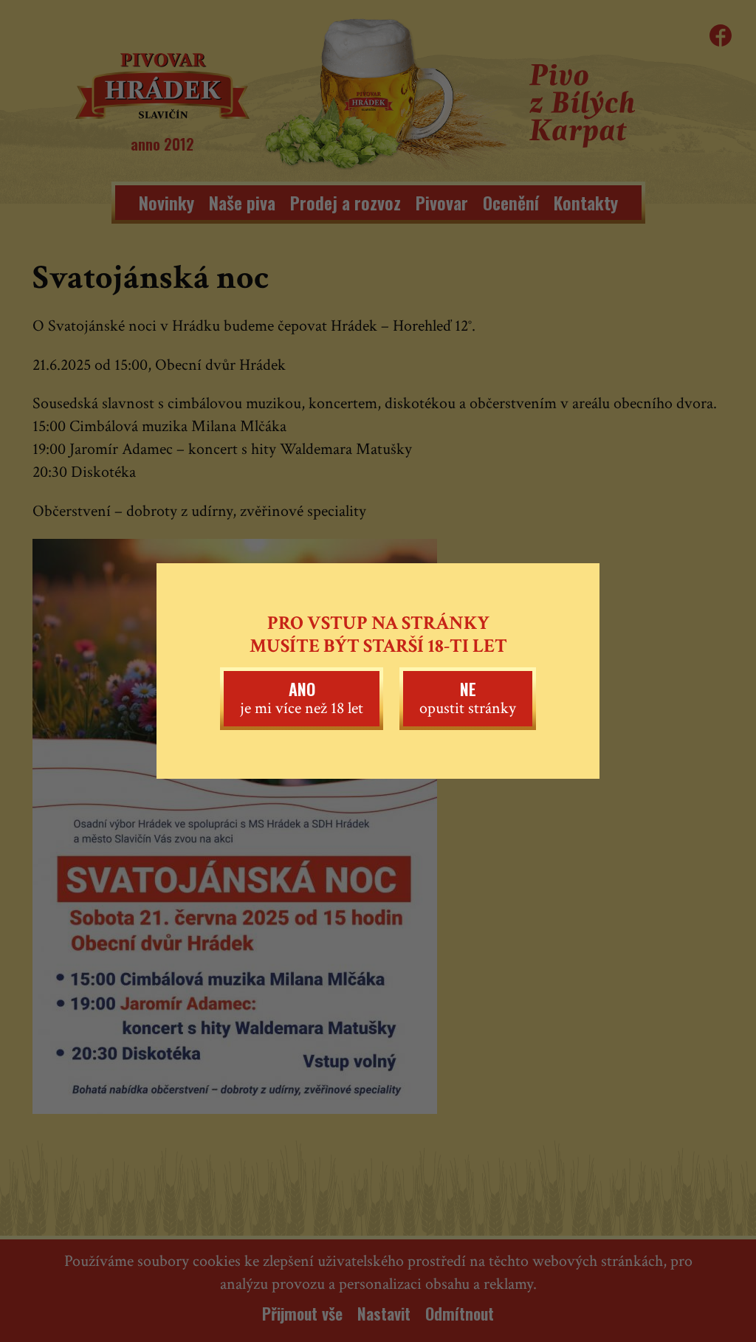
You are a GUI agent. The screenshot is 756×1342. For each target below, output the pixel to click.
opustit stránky (467, 697)
